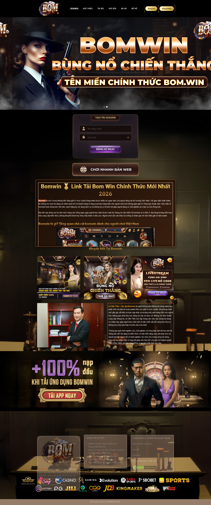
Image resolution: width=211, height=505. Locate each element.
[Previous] (7, 63)
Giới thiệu (136, 455)
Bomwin (74, 9)
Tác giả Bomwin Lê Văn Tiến (145, 461)
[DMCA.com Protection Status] (145, 467)
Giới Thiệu (88, 9)
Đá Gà (124, 9)
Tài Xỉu (100, 9)
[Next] (203, 63)
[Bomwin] (51, 8)
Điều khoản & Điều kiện (142, 444)
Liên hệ (136, 449)
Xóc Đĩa (112, 9)
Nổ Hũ (134, 9)
